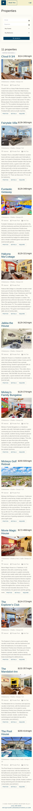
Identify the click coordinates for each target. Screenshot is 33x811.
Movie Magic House (8, 532)
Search (17, 38)
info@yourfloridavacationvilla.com (16, 807)
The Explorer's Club (10, 603)
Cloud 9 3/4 (8, 56)
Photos (5, 113)
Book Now (12, 2)
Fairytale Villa (9, 122)
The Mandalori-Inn (9, 670)
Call (30, 2)
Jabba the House (7, 324)
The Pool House (6, 733)
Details (14, 113)
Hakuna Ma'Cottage (8, 255)
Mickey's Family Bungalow (11, 393)
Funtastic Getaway (6, 190)
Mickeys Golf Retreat (8, 463)
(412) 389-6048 (16, 805)
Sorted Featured (8, 53)
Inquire (22, 113)
